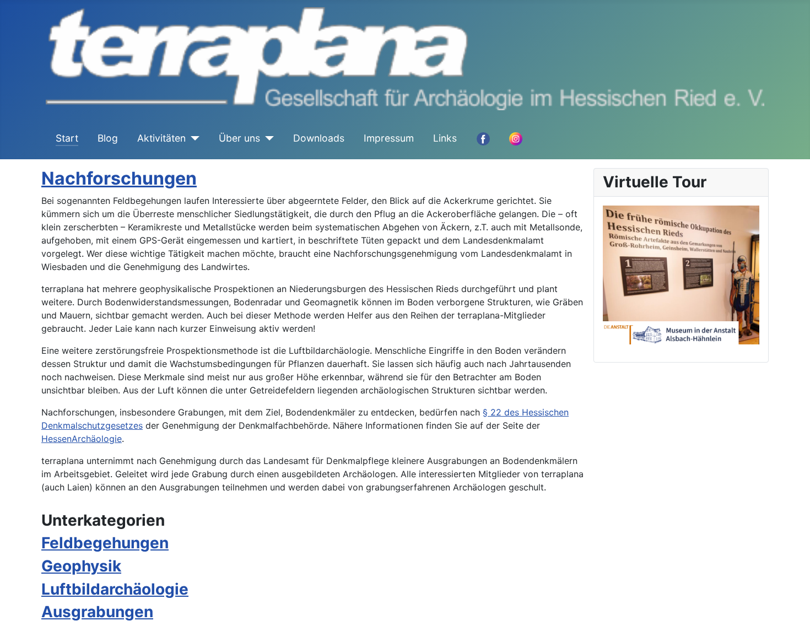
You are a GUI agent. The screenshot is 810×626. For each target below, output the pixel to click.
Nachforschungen (119, 178)
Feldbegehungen (105, 542)
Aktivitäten (161, 138)
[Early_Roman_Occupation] (681, 273)
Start (67, 138)
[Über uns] (267, 138)
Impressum (389, 138)
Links (445, 138)
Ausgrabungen (97, 611)
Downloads (318, 138)
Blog (108, 138)
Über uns (239, 138)
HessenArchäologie (81, 438)
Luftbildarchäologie (114, 589)
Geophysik (81, 566)
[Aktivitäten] (192, 138)
